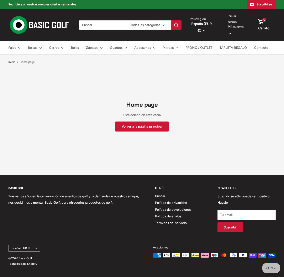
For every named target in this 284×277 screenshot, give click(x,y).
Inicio (11, 62)
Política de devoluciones (173, 210)
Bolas (75, 48)
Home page (27, 62)
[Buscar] (176, 25)
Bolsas (32, 48)
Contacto (261, 48)
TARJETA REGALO (233, 48)
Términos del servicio (171, 223)
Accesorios (142, 48)
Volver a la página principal (142, 126)
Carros (54, 48)
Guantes (116, 48)
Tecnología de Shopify (22, 264)
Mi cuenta (236, 27)
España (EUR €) (21, 248)
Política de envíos (168, 216)
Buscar (160, 196)
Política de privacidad (171, 203)
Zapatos (92, 48)
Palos (12, 48)
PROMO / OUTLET (198, 48)
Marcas (168, 48)
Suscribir (230, 227)
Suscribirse (264, 4)
